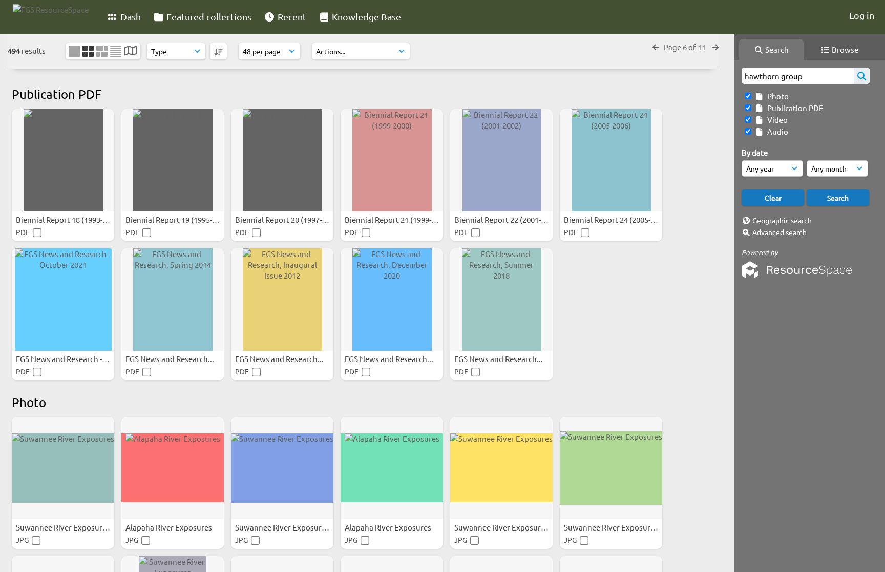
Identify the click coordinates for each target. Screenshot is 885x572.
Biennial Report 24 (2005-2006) (617, 219)
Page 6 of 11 (685, 47)
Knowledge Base (365, 16)
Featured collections (207, 16)
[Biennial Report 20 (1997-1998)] (282, 160)
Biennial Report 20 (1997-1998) (288, 219)
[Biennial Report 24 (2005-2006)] (611, 160)
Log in (861, 15)
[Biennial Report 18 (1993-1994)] (63, 160)
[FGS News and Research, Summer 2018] (501, 299)
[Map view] (130, 51)
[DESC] (218, 51)
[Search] (862, 76)
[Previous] (655, 47)
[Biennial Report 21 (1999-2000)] (392, 160)
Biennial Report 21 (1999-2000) (398, 219)
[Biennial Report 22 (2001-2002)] (501, 160)
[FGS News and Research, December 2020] (392, 299)
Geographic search (782, 220)
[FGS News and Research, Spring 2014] (172, 299)
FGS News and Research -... (63, 359)
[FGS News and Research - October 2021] (63, 299)
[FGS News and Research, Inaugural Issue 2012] (282, 299)
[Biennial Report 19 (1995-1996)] (172, 160)
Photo (776, 96)
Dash (129, 16)
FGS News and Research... (170, 359)
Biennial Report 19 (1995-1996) (179, 219)
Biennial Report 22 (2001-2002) (507, 219)
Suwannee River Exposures (64, 527)
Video (776, 119)
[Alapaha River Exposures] (172, 468)
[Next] (715, 47)
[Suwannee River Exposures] (63, 468)
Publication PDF (793, 108)
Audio (776, 131)
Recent (291, 16)
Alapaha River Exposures (169, 527)
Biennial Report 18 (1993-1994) (69, 219)
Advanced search (779, 232)
